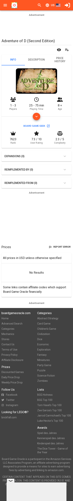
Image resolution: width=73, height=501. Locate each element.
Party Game (44, 365)
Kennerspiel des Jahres (51, 438)
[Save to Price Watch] (59, 50)
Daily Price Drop (10, 377)
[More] (36, 116)
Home (5, 318)
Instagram (12, 405)
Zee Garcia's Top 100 (49, 410)
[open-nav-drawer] (5, 5)
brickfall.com (9, 417)
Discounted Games (12, 372)
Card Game (44, 323)
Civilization (43, 334)
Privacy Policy (9, 354)
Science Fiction (46, 375)
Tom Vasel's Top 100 (49, 405)
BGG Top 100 (44, 399)
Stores (5, 339)
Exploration (44, 349)
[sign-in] (67, 5)
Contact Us (7, 344)
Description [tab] (36, 59)
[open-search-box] (39, 5)
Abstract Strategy (47, 318)
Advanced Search (11, 323)
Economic (43, 344)
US (52, 5)
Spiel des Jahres (47, 433)
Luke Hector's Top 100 (50, 420)
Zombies (42, 380)
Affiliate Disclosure (12, 360)
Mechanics (7, 334)
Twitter (10, 399)
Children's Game (46, 328)
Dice (39, 339)
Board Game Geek (34, 125)
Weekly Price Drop (12, 382)
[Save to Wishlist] (67, 50)
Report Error (62, 246)
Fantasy (42, 354)
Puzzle (41, 370)
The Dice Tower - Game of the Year (52, 450)
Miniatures (43, 360)
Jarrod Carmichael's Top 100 (54, 415)
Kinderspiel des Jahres (50, 443)
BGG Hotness (45, 394)
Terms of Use (9, 349)
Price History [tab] (59, 60)
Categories (7, 328)
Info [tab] (13, 59)
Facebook (11, 394)
